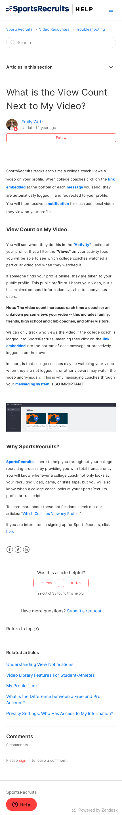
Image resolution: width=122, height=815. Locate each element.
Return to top (19, 628)
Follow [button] (61, 137)
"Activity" (82, 244)
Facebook (9, 549)
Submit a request (84, 611)
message (75, 187)
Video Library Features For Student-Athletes (50, 675)
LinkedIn (26, 549)
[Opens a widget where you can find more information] (21, 805)
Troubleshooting (90, 29)
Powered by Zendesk (98, 810)
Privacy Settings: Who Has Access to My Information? (59, 713)
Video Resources (54, 29)
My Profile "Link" (22, 685)
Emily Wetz (32, 121)
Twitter (18, 549)
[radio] (46, 583)
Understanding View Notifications (39, 664)
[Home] (49, 13)
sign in (25, 760)
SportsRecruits (19, 29)
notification (58, 203)
